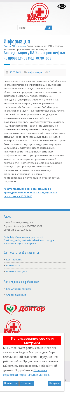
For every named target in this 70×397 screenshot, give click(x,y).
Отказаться (27, 383)
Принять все (11, 383)
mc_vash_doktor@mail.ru (24, 240)
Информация (19, 46)
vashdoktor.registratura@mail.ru (21, 243)
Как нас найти (14, 259)
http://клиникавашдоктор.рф (26, 237)
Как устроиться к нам (18, 288)
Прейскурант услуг (17, 271)
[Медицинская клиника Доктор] (24, 313)
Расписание (13, 265)
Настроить (54, 383)
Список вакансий (16, 294)
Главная (7, 46)
